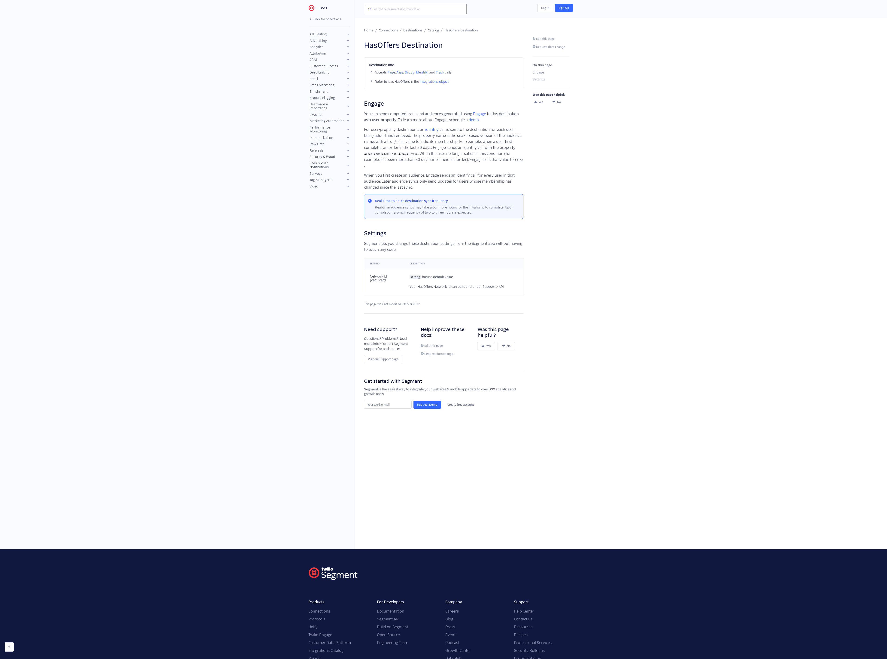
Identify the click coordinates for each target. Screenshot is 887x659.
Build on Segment (392, 627)
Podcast (452, 642)
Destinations (412, 30)
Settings (539, 79)
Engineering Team (392, 642)
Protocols (316, 619)
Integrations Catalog (325, 650)
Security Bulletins (529, 650)
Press (450, 627)
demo (474, 119)
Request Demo (427, 404)
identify (432, 129)
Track (440, 72)
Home (369, 30)
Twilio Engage (320, 634)
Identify (422, 72)
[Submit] (368, 9)
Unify (313, 627)
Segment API (388, 619)
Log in (545, 7)
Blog (449, 619)
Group (410, 72)
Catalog (433, 30)
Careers (452, 611)
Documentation (390, 611)
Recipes (521, 634)
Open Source (388, 634)
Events (451, 634)
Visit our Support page (383, 359)
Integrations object (434, 82)
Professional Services (533, 642)
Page (391, 72)
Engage (479, 113)
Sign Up (564, 7)
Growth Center (458, 650)
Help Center (524, 611)
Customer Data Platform (329, 642)
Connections (388, 30)
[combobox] (415, 9)
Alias (399, 72)
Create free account (460, 404)
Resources (523, 627)
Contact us (523, 619)
